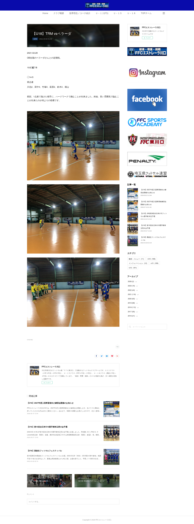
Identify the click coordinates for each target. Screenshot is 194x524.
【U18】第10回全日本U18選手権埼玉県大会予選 (47, 426)
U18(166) (30, 340)
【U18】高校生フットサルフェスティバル (44, 450)
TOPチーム (146, 13)
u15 (154, 263)
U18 (35, 39)
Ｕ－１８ (131, 13)
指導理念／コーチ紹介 (79, 13)
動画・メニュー (136, 259)
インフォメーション (138, 263)
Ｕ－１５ (117, 13)
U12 (133, 267)
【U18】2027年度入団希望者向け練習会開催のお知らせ (50, 403)
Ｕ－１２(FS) (102, 13)
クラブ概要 (58, 13)
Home (45, 13)
